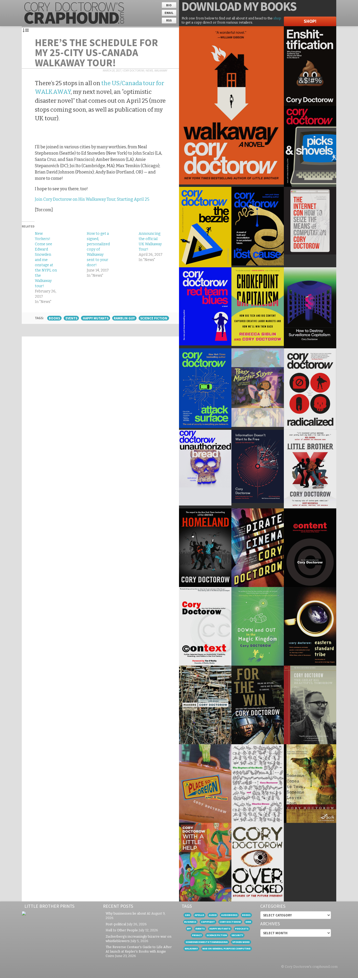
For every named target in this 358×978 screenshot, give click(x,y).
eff (189, 928)
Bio (169, 5)
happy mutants (96, 318)
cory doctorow (230, 921)
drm (248, 921)
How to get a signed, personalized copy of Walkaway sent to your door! (98, 249)
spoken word (241, 942)
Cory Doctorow (133, 70)
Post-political (116, 924)
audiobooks (229, 915)
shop (277, 18)
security (237, 935)
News (149, 70)
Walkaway (160, 70)
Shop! (310, 21)
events (71, 318)
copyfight (208, 921)
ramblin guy (124, 318)
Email (169, 13)
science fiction (153, 318)
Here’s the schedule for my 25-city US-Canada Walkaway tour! (96, 52)
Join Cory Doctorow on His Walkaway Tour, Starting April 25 (92, 199)
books (54, 318)
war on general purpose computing (226, 948)
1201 (187, 915)
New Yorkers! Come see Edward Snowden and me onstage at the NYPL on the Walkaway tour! (46, 259)
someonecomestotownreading (207, 942)
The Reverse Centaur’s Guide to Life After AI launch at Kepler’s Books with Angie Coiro (139, 951)
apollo (199, 915)
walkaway (191, 948)
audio (213, 915)
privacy (197, 935)
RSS (169, 20)
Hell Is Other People (122, 930)
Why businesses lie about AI (128, 913)
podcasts (241, 928)
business (190, 921)
